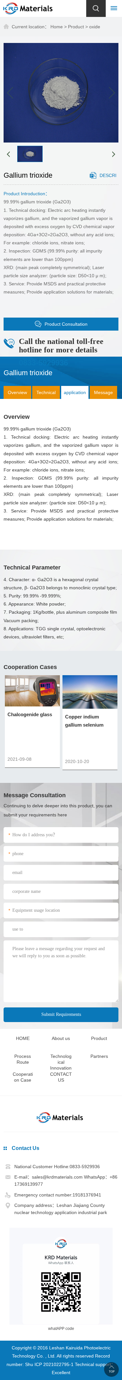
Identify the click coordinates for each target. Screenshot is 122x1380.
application (75, 392)
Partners (99, 1056)
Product (76, 26)
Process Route (22, 1059)
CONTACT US (61, 1077)
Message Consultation (103, 394)
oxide (94, 26)
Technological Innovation (61, 1062)
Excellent (61, 1372)
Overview (17, 392)
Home (56, 26)
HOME (23, 1038)
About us (61, 1038)
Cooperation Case (23, 1077)
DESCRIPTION (103, 179)
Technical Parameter (46, 394)
